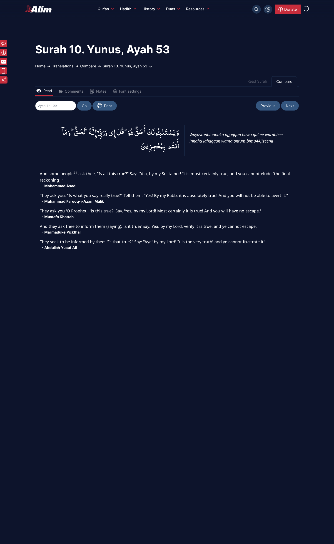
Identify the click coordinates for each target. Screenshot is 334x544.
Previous (268, 105)
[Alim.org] (39, 8)
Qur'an (103, 9)
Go (84, 105)
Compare (284, 81)
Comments (74, 91)
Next (290, 105)
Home (40, 66)
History (148, 9)
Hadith (126, 9)
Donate (290, 9)
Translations (63, 66)
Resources (195, 9)
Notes (101, 91)
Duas (170, 9)
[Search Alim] (256, 9)
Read (47, 91)
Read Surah (257, 81)
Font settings (130, 91)
